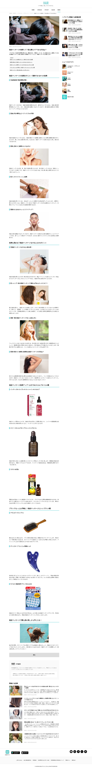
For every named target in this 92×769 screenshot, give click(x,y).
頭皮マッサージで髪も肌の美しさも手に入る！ (20, 70)
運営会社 (74, 760)
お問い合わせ (19, 760)
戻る (34, 655)
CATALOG (39, 9)
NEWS (59, 9)
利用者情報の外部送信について (57, 760)
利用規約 (35, 760)
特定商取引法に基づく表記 (43, 760)
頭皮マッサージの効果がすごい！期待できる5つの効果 (21, 59)
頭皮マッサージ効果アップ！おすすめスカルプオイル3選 (22, 64)
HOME (33, 9)
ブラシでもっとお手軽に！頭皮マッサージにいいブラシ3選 (22, 67)
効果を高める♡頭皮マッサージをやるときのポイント (21, 62)
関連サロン (68, 760)
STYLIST (47, 9)
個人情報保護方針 (27, 760)
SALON (53, 9)
